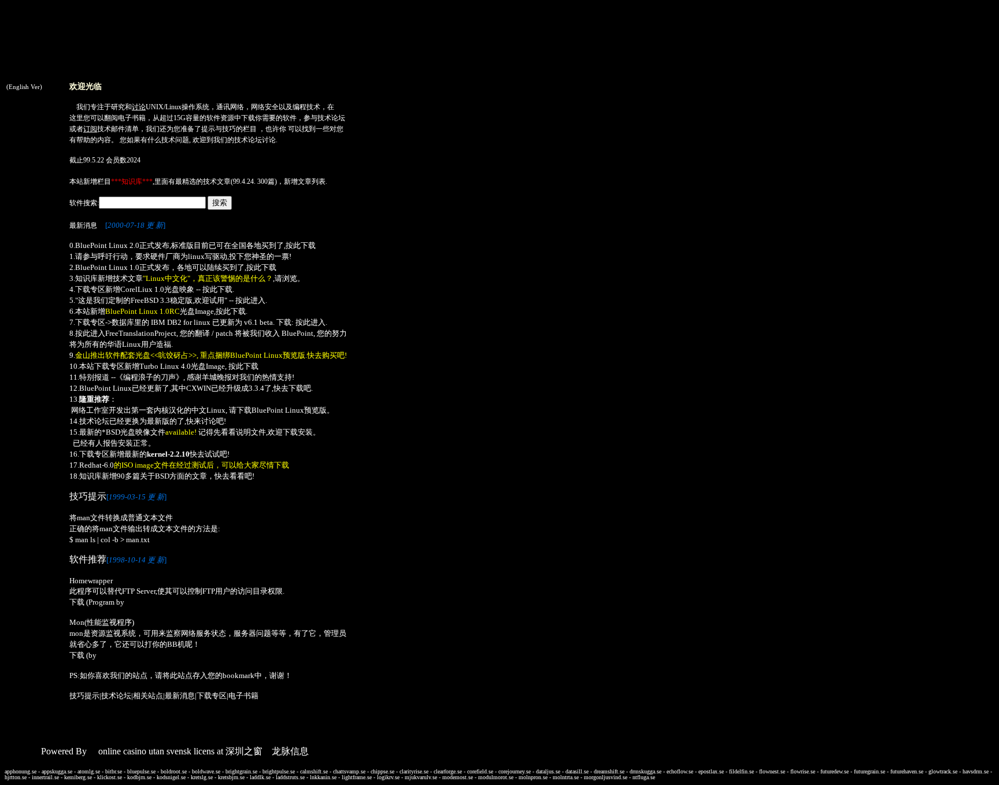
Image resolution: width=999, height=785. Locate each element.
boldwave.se (206, 771)
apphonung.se (20, 771)
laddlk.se (260, 777)
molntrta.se (566, 777)
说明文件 (251, 432)
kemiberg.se (78, 777)
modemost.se (457, 777)
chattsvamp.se (349, 771)
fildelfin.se (741, 771)
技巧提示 (84, 695)
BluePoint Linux (105, 388)
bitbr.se (113, 771)
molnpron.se (533, 777)
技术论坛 (331, 118)
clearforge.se (448, 771)
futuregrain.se (869, 771)
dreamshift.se (609, 771)
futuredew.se (834, 771)
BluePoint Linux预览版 (289, 410)
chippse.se (382, 771)
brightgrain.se (241, 771)
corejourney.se (514, 771)
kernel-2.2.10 (168, 454)
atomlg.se (88, 771)
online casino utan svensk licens (156, 751)
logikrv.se (388, 777)
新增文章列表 (304, 181)
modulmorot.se (495, 777)
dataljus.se (548, 771)
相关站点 (148, 695)
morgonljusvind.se (605, 777)
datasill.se (577, 771)
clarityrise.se (413, 771)
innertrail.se (45, 777)
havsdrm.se (976, 771)
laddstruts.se (290, 777)
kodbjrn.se (139, 777)
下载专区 (212, 695)
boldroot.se (174, 771)
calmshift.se (314, 771)
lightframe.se (357, 777)
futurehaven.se (906, 771)
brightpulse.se (278, 771)
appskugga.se (57, 771)
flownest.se (772, 771)
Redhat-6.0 (96, 465)
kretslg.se (202, 777)
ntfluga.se (643, 777)
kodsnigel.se (171, 777)
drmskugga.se (645, 771)
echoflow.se (680, 771)
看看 (237, 476)
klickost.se (109, 777)
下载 (248, 118)
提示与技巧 (218, 129)
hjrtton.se (16, 777)
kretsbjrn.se (231, 777)
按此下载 (301, 245)
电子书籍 (132, 118)
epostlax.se (711, 771)
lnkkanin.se (323, 777)
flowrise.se (802, 771)
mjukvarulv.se (421, 777)
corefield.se (480, 771)
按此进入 (250, 300)
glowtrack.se (942, 771)
